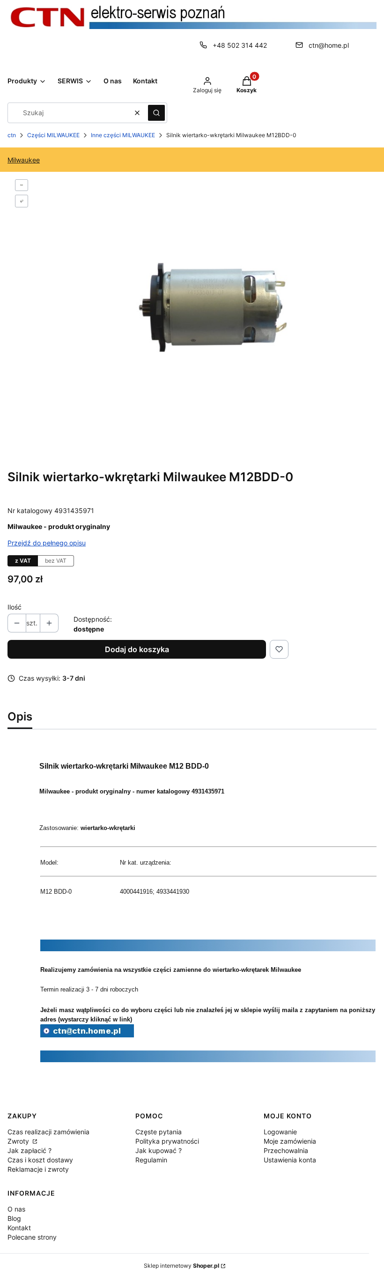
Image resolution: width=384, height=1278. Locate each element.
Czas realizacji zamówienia (48, 1132)
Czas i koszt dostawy (40, 1160)
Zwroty (19, 1141)
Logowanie (280, 1132)
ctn (11, 135)
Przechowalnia (286, 1150)
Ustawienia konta (290, 1160)
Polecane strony (32, 1237)
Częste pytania (158, 1132)
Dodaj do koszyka (137, 649)
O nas (16, 1209)
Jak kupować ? (158, 1150)
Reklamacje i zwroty (38, 1169)
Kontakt (19, 1228)
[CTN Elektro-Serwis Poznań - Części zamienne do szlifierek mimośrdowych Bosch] (87, 1034)
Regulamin (151, 1160)
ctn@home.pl (329, 45)
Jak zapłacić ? (29, 1150)
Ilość (14, 607)
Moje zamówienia (290, 1141)
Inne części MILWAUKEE (123, 135)
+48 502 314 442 (240, 45)
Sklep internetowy (181, 1265)
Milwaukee (23, 160)
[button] (156, 113)
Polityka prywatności (167, 1141)
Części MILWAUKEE (53, 135)
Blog (14, 1218)
